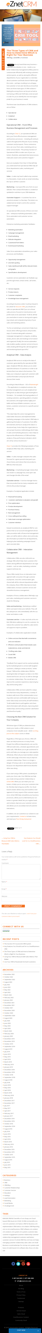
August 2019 (8, 1049)
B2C (13, 1218)
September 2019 (9, 1046)
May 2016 (7, 1137)
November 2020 (9, 1010)
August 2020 (8, 1018)
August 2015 (8, 1160)
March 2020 (8, 1031)
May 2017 (7, 1108)
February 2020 (9, 1034)
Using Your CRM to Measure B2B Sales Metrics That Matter (10, 841)
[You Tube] (9, 931)
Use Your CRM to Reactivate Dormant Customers (20, 962)
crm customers (10, 1224)
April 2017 (7, 1111)
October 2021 (8, 1008)
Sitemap (21, 1301)
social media (13, 1245)
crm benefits (31, 1221)
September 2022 (9, 979)
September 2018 (9, 1077)
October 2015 (8, 1155)
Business (7, 1180)
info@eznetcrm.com (24, 1281)
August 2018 (8, 1080)
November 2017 (9, 1103)
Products (21, 1307)
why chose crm (30, 1248)
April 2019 (7, 1059)
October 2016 (8, 1124)
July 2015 (7, 1162)
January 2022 (8, 1000)
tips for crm (21, 1245)
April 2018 (7, 1090)
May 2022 (7, 990)
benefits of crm (19, 1218)
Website (4, 896)
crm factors (19, 1224)
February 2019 (9, 1064)
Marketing (7, 1201)
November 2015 (9, 1152)
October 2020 (8, 1013)
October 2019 (8, 1044)
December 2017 (9, 1100)
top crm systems (30, 1245)
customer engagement (10, 1234)
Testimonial (21, 1298)
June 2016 (7, 1134)
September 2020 (9, 1016)
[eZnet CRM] (21, 6)
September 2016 (9, 1126)
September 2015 (9, 1157)
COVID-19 (20, 1221)
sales (26, 1243)
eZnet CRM (19, 1240)
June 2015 (7, 1165)
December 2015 (9, 1149)
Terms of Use (21, 1292)
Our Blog (21, 1289)
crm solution (34, 1229)
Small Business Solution (21, 1317)
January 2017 (8, 1116)
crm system (15, 1232)
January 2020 (8, 1036)
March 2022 (8, 995)
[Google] (7, 931)
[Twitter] (5, 931)
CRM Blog (9, 57)
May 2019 (7, 1057)
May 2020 (7, 1026)
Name (4, 882)
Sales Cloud (21, 1314)
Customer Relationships (12, 1188)
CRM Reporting (34, 1226)
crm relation (25, 1226)
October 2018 (8, 1075)
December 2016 (9, 1119)
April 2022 (7, 992)
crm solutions (7, 1232)
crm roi (5, 1229)
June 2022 (7, 987)
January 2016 (8, 1147)
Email (4, 889)
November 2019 (9, 1041)
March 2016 (8, 1142)
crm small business (13, 1229)
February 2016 (9, 1144)
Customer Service (10, 1190)
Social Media (8, 1203)
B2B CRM (8, 1218)
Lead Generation (9, 1198)
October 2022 (8, 977)
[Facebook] (3, 931)
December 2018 (9, 1070)
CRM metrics (17, 1226)
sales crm (31, 1243)
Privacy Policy (21, 1295)
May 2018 (7, 1088)
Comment (5, 863)
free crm (26, 1240)
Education (7, 1193)
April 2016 (7, 1139)
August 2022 (8, 982)
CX (15, 1240)
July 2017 (7, 1106)
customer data (32, 1232)
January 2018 (8, 1098)
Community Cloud (21, 1320)
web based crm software (17, 1248)
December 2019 (9, 1039)
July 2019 (7, 1052)
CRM (5, 1183)
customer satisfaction (27, 1237)
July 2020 (7, 1021)
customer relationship (25, 1234)
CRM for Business (29, 1224)
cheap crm (28, 1218)
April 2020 (7, 1028)
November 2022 (9, 974)
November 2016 (9, 1121)
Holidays (7, 1195)
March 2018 (8, 1093)
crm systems (23, 1232)
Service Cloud (21, 1311)
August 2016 (8, 1129)
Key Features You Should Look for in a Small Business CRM (31, 841)
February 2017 (9, 1113)
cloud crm (13, 1221)
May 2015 (7, 1167)
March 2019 (8, 1062)
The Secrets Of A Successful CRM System (17, 944)
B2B (4, 1218)
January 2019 (8, 1067)
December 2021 (9, 1003)
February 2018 (9, 1095)
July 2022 (7, 985)
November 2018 (9, 1072)
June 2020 (7, 1023)
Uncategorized (9, 1206)
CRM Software (25, 1229)
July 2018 (7, 1082)
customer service (8, 1240)
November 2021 (9, 1005)
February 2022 (9, 997)
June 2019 (7, 1054)
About (21, 1285)
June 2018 (7, 1085)
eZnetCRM (16, 57)
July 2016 (7, 1131)
